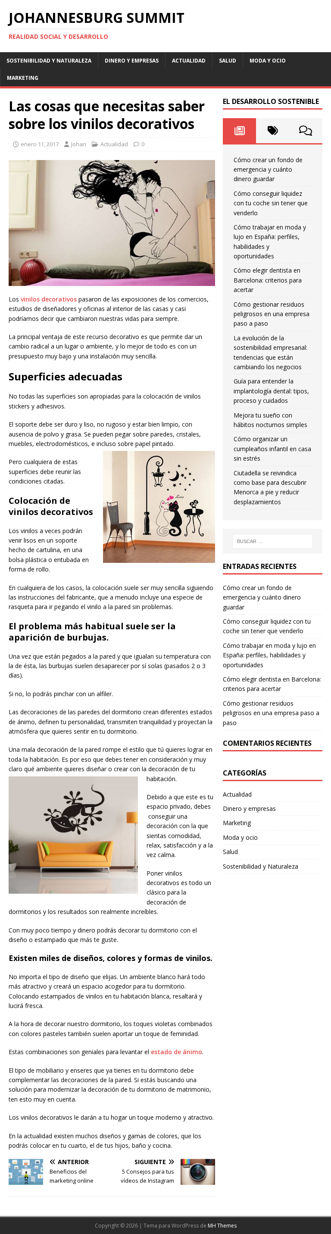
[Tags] (272, 130)
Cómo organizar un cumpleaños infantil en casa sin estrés (272, 448)
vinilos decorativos (49, 299)
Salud (227, 60)
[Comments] (305, 130)
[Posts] (239, 130)
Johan (78, 144)
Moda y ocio (268, 60)
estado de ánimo (176, 1052)
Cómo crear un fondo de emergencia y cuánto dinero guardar (268, 169)
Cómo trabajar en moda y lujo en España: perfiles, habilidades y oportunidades (269, 655)
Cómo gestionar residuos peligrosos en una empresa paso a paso (271, 314)
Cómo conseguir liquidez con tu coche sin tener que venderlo (271, 203)
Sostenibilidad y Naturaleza (48, 60)
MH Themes (222, 1225)
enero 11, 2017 (40, 144)
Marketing (22, 78)
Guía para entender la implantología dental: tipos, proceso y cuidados (271, 391)
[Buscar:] (272, 541)
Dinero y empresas (132, 60)
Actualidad (189, 60)
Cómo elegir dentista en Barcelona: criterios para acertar (268, 280)
